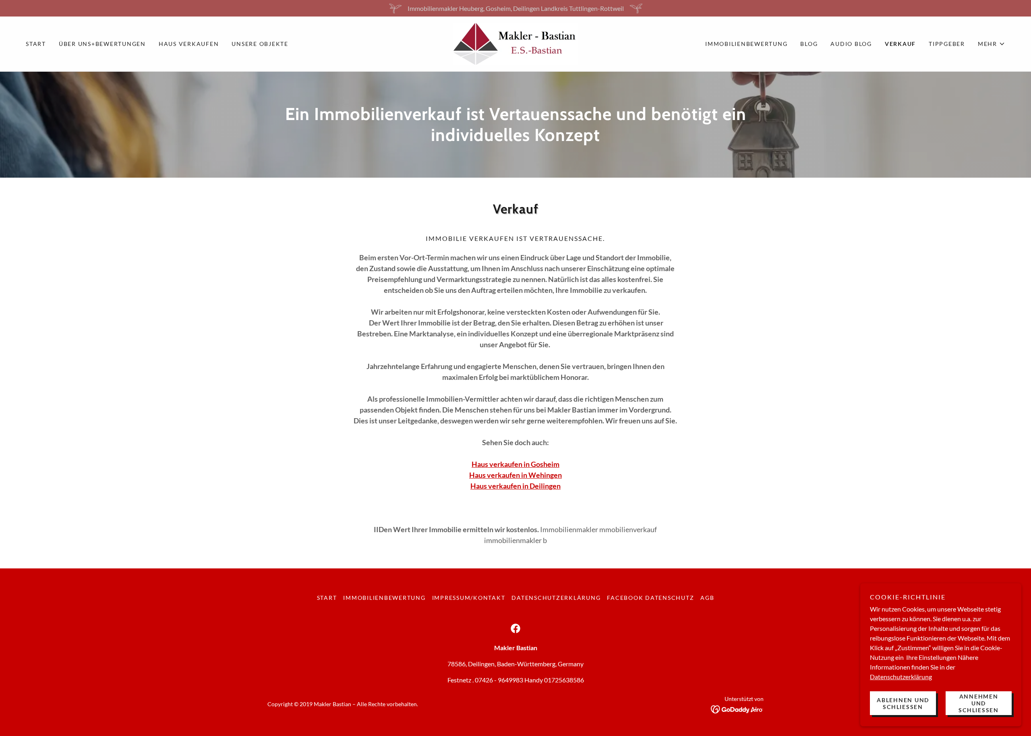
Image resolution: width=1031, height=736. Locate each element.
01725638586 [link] (564, 680)
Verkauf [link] (900, 43)
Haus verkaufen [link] (189, 43)
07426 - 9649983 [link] (499, 680)
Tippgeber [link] (947, 43)
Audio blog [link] (851, 43)
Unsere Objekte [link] (260, 43)
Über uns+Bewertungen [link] (102, 43)
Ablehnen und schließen (903, 703)
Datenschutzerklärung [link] (555, 597)
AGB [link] (707, 597)
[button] (991, 44)
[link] (515, 43)
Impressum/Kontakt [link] (468, 597)
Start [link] (36, 43)
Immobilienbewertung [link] (746, 43)
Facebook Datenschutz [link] (650, 597)
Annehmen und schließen (979, 703)
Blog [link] (809, 43)
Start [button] (327, 597)
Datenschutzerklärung (901, 676)
